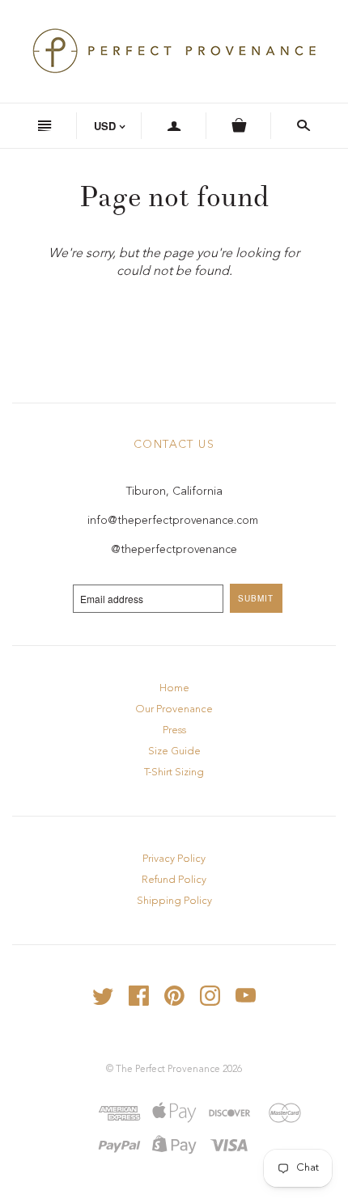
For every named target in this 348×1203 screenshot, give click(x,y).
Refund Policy (174, 880)
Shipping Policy (174, 901)
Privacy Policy (174, 859)
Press (174, 730)
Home (174, 688)
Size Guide (174, 751)
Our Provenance (174, 709)
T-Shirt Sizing (174, 772)
